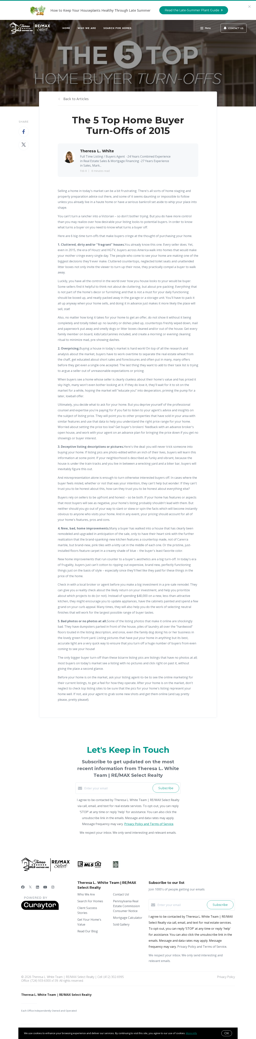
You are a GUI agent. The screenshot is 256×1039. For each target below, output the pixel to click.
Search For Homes (117, 28)
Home (66, 28)
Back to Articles (76, 99)
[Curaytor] (40, 909)
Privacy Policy (226, 977)
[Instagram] (52, 887)
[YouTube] (45, 887)
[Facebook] (23, 887)
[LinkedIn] (37, 887)
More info (191, 1033)
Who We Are (87, 28)
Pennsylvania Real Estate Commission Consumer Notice (126, 906)
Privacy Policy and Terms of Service (148, 824)
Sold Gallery (121, 924)
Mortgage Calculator (127, 918)
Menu (208, 28)
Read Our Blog (87, 931)
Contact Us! (121, 894)
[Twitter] (30, 887)
